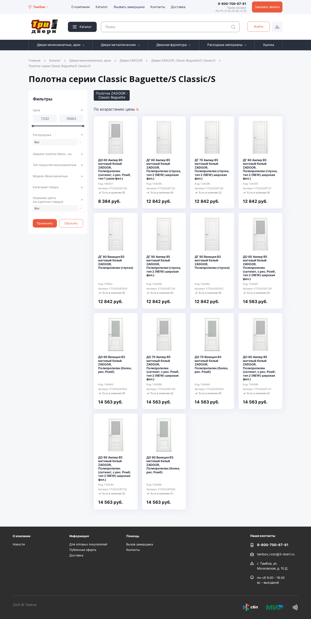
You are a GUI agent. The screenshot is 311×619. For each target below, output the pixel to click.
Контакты (157, 7)
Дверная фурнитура (171, 45)
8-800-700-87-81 (232, 4)
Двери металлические (118, 45)
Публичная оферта (82, 550)
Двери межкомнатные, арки (58, 45)
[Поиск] (233, 27)
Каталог (102, 7)
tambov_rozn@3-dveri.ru (275, 554)
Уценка (268, 45)
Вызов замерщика (139, 544)
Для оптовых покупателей (88, 544)
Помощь (132, 536)
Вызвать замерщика (129, 7)
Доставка (178, 7)
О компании (80, 7)
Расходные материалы (224, 45)
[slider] (33, 126)
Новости (19, 544)
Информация (79, 536)
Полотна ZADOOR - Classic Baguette (112, 95)
